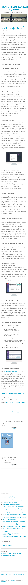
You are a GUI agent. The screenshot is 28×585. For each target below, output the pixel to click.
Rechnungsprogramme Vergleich (9, 2)
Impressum (19, 2)
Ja (3, 423)
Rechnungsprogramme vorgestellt (13, 402)
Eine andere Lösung (7, 462)
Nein (4, 425)
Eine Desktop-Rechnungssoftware (10, 457)
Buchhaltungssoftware (6, 553)
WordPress (12, 580)
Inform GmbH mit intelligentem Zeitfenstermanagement (14, 528)
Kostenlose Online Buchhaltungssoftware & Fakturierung (14, 517)
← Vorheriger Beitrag (7, 411)
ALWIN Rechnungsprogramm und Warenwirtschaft (13, 500)
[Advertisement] (12, 479)
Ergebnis (14, 428)
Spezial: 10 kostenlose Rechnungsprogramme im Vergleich (14, 536)
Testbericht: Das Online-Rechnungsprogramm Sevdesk (14, 508)
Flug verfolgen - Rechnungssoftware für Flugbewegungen (13, 574)
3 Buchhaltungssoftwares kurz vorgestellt (11, 523)
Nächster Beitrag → (21, 413)
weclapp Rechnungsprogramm (11, 371)
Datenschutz (4, 4)
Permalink (23, 402)
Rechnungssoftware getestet (7, 557)
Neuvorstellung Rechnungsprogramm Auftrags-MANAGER (14, 526)
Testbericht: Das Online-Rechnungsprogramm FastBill (13, 506)
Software (16, 557)
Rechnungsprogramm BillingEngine (10, 502)
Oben (2, 583)
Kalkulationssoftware (16, 553)
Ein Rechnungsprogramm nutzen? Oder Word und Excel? (14, 521)
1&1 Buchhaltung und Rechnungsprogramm (11, 504)
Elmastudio (3, 581)
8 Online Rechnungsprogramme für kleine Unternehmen (14, 496)
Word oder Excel (6, 460)
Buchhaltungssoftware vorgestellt (9, 519)
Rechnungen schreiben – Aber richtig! (10, 524)
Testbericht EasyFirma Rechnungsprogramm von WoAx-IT (14, 512)
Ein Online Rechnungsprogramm (9, 459)
